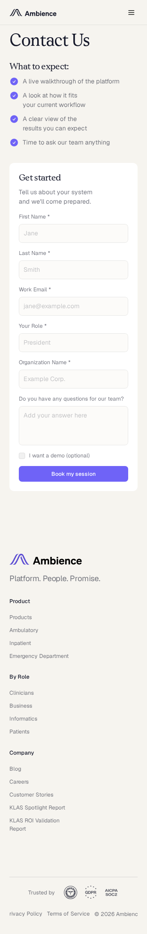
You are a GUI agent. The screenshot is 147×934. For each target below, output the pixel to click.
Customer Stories (31, 794)
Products (20, 617)
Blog (15, 768)
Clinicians (21, 692)
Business (20, 705)
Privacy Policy (24, 913)
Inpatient (20, 643)
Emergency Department (39, 655)
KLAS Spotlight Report (37, 807)
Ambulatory (23, 630)
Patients (19, 731)
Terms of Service (68, 913)
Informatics (23, 718)
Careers (19, 781)
